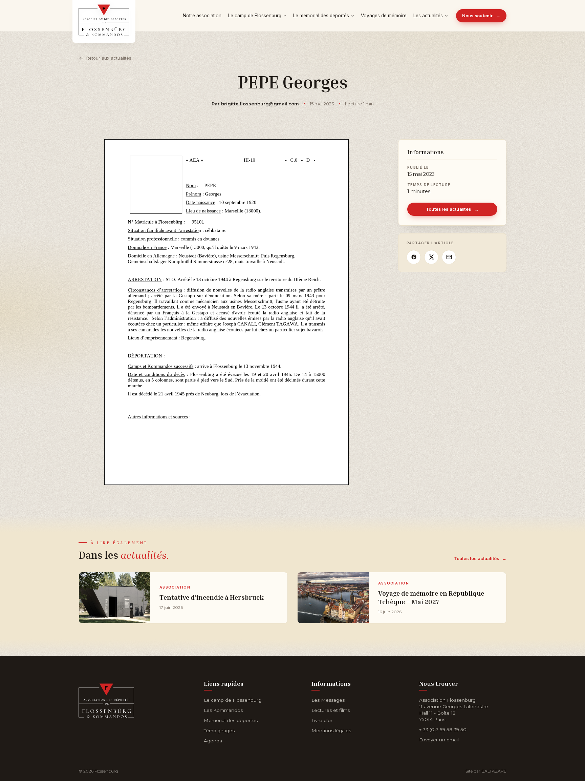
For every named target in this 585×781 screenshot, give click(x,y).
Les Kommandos (223, 710)
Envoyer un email (439, 739)
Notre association (202, 15)
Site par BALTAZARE (485, 771)
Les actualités (428, 15)
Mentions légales (331, 730)
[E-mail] (449, 257)
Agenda (213, 740)
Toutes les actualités (452, 209)
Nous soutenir (481, 15)
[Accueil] (106, 699)
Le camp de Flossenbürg (254, 15)
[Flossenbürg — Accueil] (103, 15)
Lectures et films (330, 710)
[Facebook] (414, 257)
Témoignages (219, 730)
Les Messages (328, 700)
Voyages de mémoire (384, 15)
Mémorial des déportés (231, 720)
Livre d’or (321, 720)
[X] (431, 257)
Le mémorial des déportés (321, 15)
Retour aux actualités (108, 58)
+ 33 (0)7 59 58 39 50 (443, 729)
